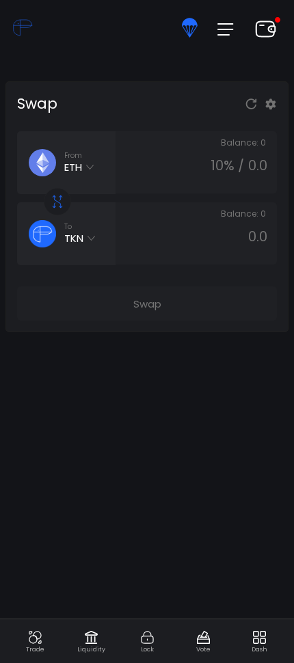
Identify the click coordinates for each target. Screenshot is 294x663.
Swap (147, 304)
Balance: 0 (243, 142)
